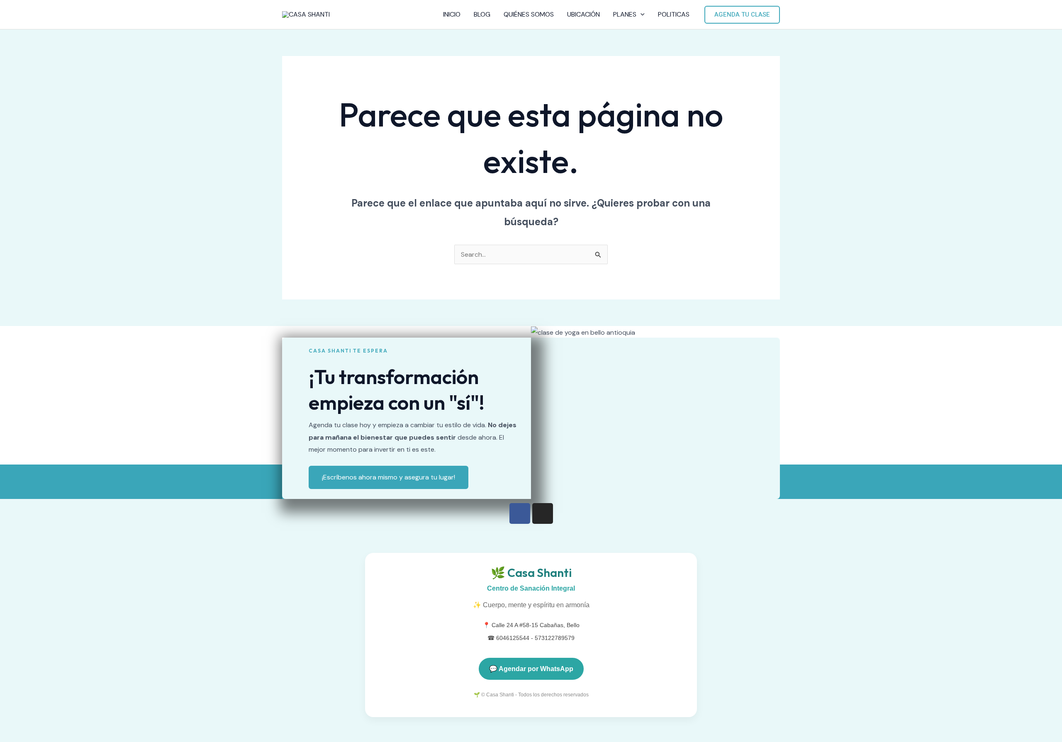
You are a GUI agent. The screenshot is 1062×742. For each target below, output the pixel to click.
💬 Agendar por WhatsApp (531, 668)
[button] (640, 14)
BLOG (482, 14)
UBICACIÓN (583, 14)
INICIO (451, 14)
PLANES (624, 14)
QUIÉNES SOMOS (529, 14)
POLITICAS (673, 14)
